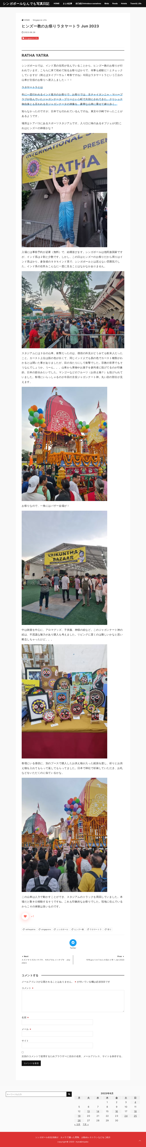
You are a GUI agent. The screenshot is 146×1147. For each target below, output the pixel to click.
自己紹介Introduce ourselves (88, 3)
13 (88, 1111)
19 (79, 1115)
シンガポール (62, 929)
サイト (25, 1040)
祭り (109, 929)
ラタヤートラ (96, 929)
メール (26, 1029)
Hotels (124, 3)
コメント (28, 988)
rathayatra (30, 929)
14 (98, 1111)
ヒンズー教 (79, 929)
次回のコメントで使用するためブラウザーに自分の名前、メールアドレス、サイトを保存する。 (73, 1056)
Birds (107, 3)
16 (116, 1111)
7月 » (86, 1124)
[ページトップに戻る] (140, 1141)
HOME (56, 3)
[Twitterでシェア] (73, 942)
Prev (119, 956)
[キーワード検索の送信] (69, 1094)
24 (125, 1115)
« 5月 (77, 1124)
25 (135, 1115)
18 (135, 1111)
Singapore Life (31, 38)
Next (26, 956)
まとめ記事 (67, 3)
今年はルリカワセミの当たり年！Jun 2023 (105, 960)
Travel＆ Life (135, 3)
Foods (115, 3)
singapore (46, 929)
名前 (25, 1017)
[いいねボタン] (25, 916)
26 (79, 1120)
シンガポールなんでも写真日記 (26, 3)
